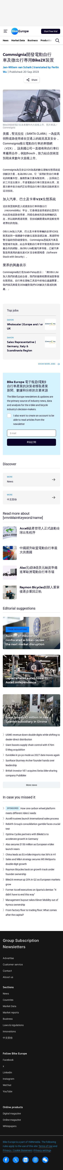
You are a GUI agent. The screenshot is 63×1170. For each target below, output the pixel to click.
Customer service (13, 964)
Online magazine (12, 1119)
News (6, 993)
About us (8, 977)
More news (31, 785)
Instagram (8, 1078)
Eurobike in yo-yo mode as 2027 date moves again (33, 755)
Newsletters (14, 946)
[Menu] (5, 31)
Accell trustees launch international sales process (32, 818)
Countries (8, 999)
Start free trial (50, 31)
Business (8, 1018)
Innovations (9, 1031)
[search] (57, 40)
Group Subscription (21, 940)
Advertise (8, 958)
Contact (7, 970)
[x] (16, 1160)
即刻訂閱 (31, 442)
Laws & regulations (13, 1025)
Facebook (8, 1059)
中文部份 (8, 1037)
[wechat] (45, 1160)
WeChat (7, 1085)
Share (34, 80)
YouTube (7, 1091)
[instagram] (35, 1160)
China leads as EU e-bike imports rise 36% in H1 (31, 854)
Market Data (9, 1006)
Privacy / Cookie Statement (17, 1150)
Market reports (11, 1012)
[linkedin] (25, 1160)
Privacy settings (42, 1150)
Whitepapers (9, 1126)
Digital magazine (12, 1113)
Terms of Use (45, 1146)
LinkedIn (7, 1072)
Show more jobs (46, 364)
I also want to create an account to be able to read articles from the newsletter (33, 419)
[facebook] (6, 1160)
